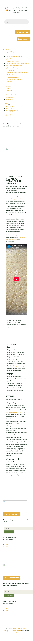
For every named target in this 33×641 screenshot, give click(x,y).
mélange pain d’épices (19, 366)
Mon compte (22, 32)
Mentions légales (16, 629)
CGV (24, 629)
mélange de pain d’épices (14, 412)
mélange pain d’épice (17, 199)
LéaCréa (16, 633)
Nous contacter (12, 514)
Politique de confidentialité (12, 631)
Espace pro (23, 39)
